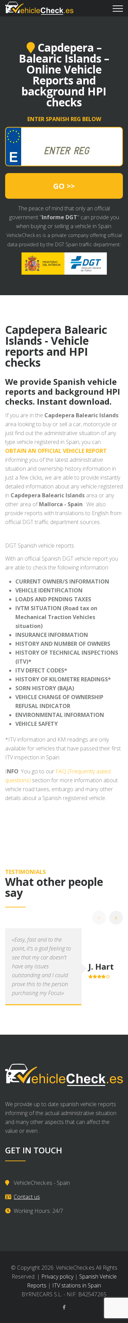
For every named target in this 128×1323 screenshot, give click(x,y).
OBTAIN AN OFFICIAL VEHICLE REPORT (56, 451)
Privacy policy (57, 1276)
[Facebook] (64, 1307)
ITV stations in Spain (76, 1285)
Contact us (27, 1197)
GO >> (64, 186)
